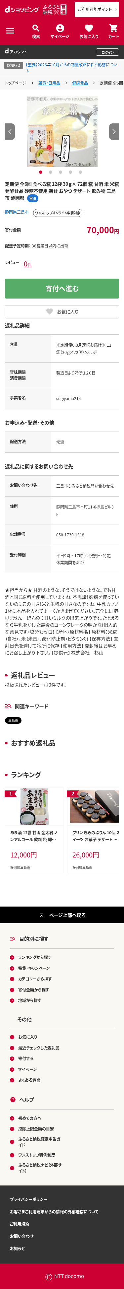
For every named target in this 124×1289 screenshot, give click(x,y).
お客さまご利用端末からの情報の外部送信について (54, 1211)
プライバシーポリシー (28, 1199)
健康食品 (80, 83)
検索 (36, 36)
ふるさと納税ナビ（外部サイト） (40, 1168)
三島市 (13, 720)
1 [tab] (41, 172)
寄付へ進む (62, 288)
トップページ (15, 83)
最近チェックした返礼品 (39, 1048)
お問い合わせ (21, 1236)
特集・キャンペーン (34, 968)
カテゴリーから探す (35, 979)
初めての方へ (29, 1118)
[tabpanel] (62, 131)
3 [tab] (61, 172)
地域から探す (29, 1000)
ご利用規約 (19, 1224)
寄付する (25, 1058)
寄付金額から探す (33, 989)
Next (114, 131)
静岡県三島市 (17, 212)
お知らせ (17, 1248)
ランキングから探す (35, 957)
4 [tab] (71, 172)
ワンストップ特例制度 (36, 1155)
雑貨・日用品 (49, 83)
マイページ (60, 36)
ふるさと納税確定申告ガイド (39, 1142)
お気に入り (88, 36)
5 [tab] (81, 172)
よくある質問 (29, 1080)
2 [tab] (51, 172)
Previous (10, 131)
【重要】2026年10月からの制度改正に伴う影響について (71, 67)
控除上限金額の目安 (36, 1128)
